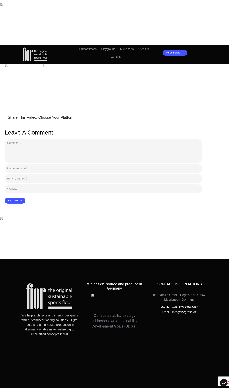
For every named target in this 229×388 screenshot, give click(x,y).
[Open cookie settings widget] (223, 382)
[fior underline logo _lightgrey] (35, 48)
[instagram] (45, 345)
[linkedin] (55, 345)
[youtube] (50, 345)
